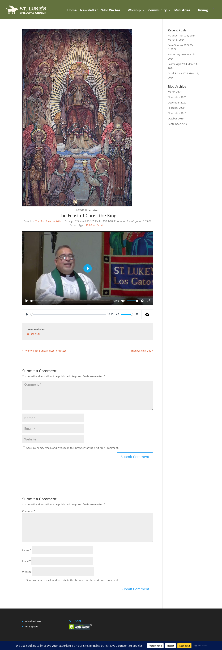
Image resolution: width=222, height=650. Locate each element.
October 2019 (175, 118)
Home (72, 10)
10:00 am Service (95, 225)
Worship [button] (134, 10)
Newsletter (89, 10)
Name (26, 550)
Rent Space (31, 626)
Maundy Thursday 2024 (181, 35)
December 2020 (177, 102)
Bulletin (35, 333)
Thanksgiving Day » (142, 350)
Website (27, 571)
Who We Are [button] (110, 10)
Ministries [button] (182, 10)
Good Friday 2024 (178, 73)
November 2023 (177, 97)
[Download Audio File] (147, 314)
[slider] (70, 301)
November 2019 (177, 113)
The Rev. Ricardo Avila (48, 221)
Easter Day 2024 (177, 54)
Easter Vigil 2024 (177, 64)
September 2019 (177, 124)
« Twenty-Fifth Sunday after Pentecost (44, 350)
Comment (29, 511)
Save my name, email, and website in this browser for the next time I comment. (72, 447)
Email (26, 561)
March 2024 (175, 91)
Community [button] (157, 10)
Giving (203, 10)
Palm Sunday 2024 (178, 45)
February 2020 (176, 107)
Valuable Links (33, 621)
